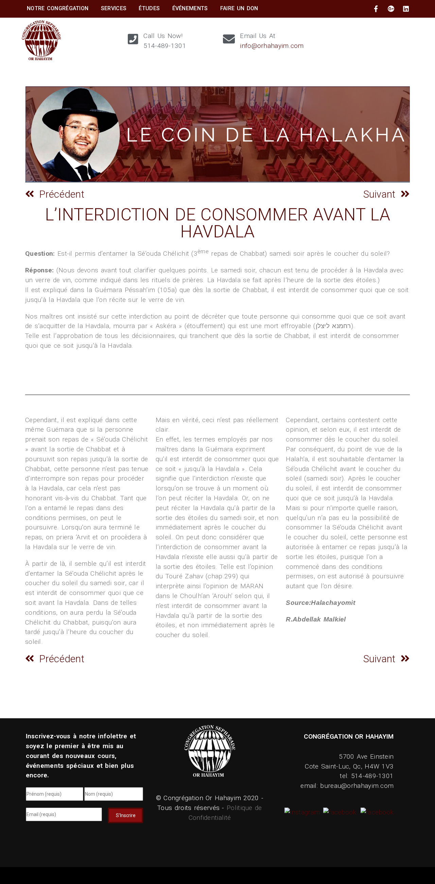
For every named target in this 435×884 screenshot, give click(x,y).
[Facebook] (338, 812)
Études (149, 8)
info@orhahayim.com (271, 46)
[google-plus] (391, 9)
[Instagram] (303, 812)
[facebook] (375, 9)
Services (113, 8)
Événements (190, 8)
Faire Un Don (239, 8)
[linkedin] (406, 9)
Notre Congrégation (57, 8)
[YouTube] (376, 812)
